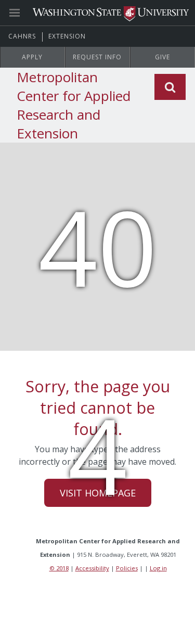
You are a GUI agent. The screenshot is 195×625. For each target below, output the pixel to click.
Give (162, 57)
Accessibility (92, 568)
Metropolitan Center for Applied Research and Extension (74, 105)
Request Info (97, 57)
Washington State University (97, 12)
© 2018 (59, 568)
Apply (32, 57)
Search (170, 87)
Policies (127, 568)
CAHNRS (22, 36)
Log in (158, 568)
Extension (67, 36)
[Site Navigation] (26, 13)
